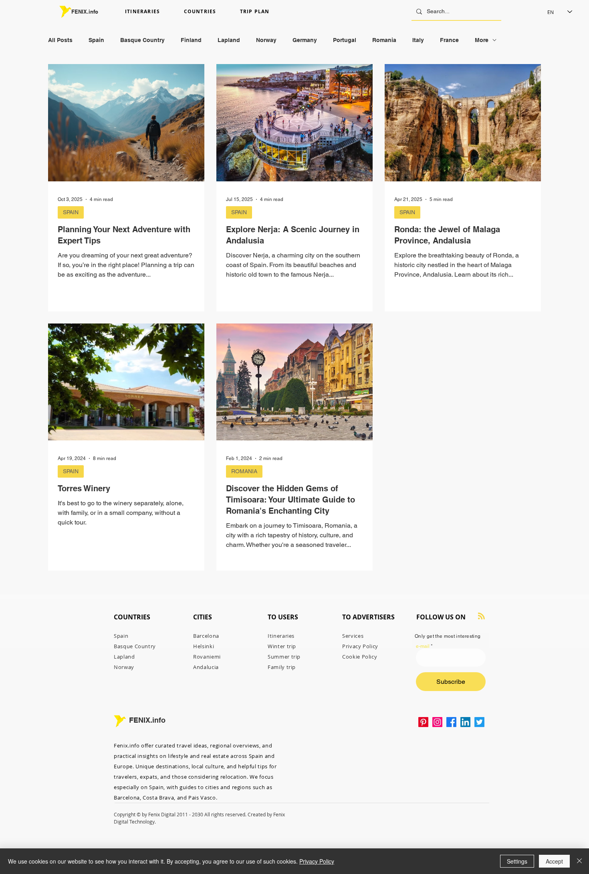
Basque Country (142, 40)
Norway (266, 40)
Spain (96, 40)
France (449, 40)
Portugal (344, 40)
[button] (151, 12)
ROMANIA (244, 471)
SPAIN (71, 212)
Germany (304, 40)
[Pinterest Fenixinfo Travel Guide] (423, 722)
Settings (517, 861)
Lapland (229, 40)
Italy (418, 40)
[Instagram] (437, 722)
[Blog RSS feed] (481, 616)
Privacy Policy (316, 861)
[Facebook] (451, 722)
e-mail (423, 646)
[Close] (579, 861)
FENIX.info (84, 11)
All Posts (60, 40)
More (481, 40)
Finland (191, 40)
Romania (384, 40)
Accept (554, 861)
